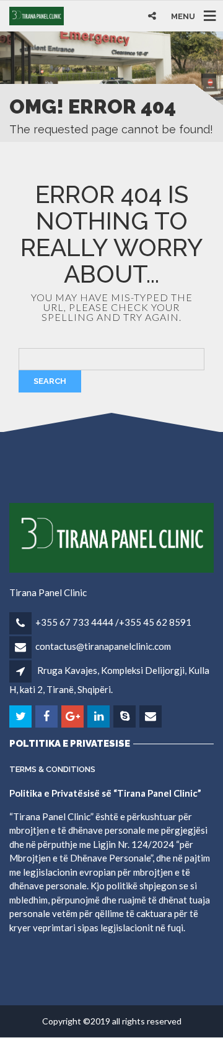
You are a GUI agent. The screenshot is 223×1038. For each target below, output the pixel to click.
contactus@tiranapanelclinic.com (103, 646)
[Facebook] (47, 716)
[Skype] (125, 716)
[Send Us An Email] (151, 716)
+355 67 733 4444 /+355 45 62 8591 (113, 622)
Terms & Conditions (52, 769)
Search (49, 381)
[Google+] (73, 716)
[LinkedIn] (99, 716)
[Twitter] (21, 716)
